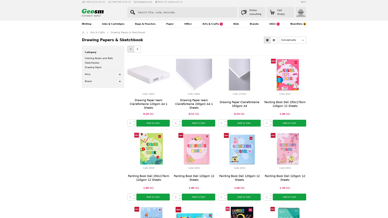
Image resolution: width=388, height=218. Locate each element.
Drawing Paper (93, 67)
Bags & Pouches (145, 24)
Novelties (296, 24)
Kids (236, 24)
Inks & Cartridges (113, 24)
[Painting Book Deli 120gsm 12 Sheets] (194, 149)
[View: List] (274, 40)
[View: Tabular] (267, 40)
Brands (254, 24)
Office (188, 24)
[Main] (83, 32)
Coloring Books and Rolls (99, 58)
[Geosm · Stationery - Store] (101, 12)
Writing (86, 24)
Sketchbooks (92, 62)
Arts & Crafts (211, 24)
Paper (170, 24)
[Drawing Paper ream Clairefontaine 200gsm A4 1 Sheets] (194, 75)
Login (301, 12)
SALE (273, 24)
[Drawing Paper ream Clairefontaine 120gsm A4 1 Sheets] (148, 75)
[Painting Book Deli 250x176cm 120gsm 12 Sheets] (285, 75)
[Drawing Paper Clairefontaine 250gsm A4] (239, 75)
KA (304, 2)
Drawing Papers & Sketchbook (128, 32)
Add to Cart (153, 123)
